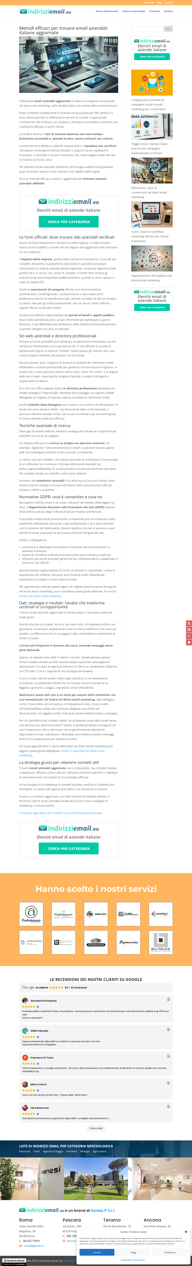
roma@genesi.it (34, 1246)
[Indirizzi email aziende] (69, 225)
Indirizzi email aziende (133, 11)
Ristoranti (24, 1151)
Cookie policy (126, 1259)
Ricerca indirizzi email (107, 11)
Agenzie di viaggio (53, 1151)
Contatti (168, 3)
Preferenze (170, 1252)
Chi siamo (149, 3)
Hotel (37, 1151)
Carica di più (96, 1128)
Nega (133, 1252)
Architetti (71, 1151)
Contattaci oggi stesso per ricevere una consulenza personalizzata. (61, 813)
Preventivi (154, 11)
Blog (159, 3)
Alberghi (85, 1151)
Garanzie (168, 11)
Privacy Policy (139, 1259)
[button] (186, 1231)
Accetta (97, 1252)
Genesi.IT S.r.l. (103, 1210)
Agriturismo (99, 1151)
